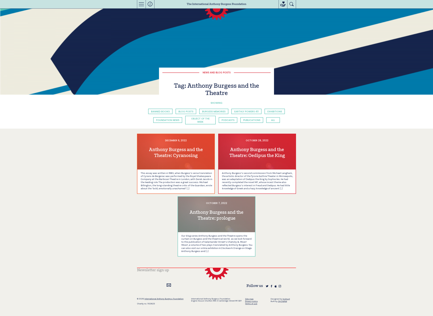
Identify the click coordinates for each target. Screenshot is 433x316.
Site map (249, 299)
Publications (251, 120)
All (273, 120)
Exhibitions (274, 111)
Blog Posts (185, 111)
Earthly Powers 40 (246, 111)
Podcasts (228, 120)
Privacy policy (251, 301)
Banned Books (160, 111)
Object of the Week (200, 120)
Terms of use (251, 303)
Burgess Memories (213, 111)
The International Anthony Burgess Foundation (216, 4)
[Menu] (141, 4)
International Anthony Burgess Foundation (164, 299)
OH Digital (282, 301)
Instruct (286, 299)
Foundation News (167, 120)
